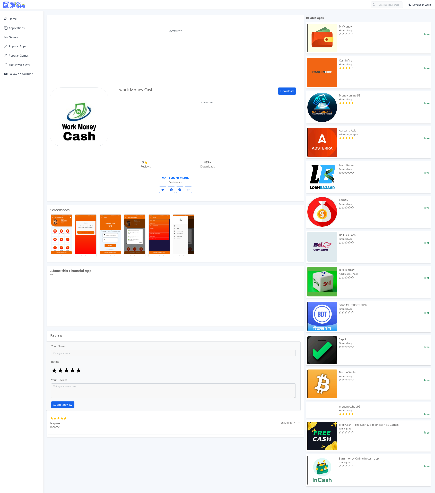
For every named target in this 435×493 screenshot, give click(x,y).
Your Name (58, 346)
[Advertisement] (175, 57)
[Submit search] (374, 5)
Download (287, 91)
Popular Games (19, 55)
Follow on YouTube (21, 74)
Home (13, 19)
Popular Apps (17, 46)
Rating (55, 362)
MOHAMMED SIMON (175, 178)
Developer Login (421, 4)
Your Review (59, 380)
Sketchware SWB (19, 65)
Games (13, 37)
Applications (17, 28)
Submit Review (62, 405)
